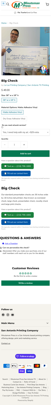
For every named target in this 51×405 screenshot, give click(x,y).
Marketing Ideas (8, 387)
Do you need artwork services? (14, 125)
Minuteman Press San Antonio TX (23, 379)
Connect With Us (29, 390)
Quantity (4, 139)
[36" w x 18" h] (9, 103)
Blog (45, 387)
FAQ (18, 390)
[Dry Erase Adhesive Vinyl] (14, 121)
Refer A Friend (29, 382)
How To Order (33, 393)
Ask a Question (11, 243)
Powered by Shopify (25, 400)
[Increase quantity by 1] (24, 144)
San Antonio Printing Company (28, 387)
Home (4, 23)
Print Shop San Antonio (36, 385)
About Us (42, 379)
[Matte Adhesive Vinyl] (12, 115)
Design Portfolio (19, 393)
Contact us (5, 343)
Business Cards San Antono (14, 385)
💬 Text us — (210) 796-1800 (17, 166)
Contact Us (17, 382)
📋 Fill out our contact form (16, 173)
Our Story (42, 390)
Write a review (25, 283)
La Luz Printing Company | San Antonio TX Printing (26, 85)
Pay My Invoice (8, 390)
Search (5, 379)
